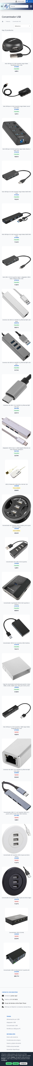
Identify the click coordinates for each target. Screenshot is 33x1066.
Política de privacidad (13, 1046)
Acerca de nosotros (12, 1037)
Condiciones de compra (13, 1040)
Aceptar (9, 1063)
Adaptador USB (11, 1022)
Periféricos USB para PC (13, 1029)
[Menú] (2, 6)
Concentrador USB (17, 21)
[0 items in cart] (31, 6)
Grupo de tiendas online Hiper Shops (15, 1003)
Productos (8, 21)
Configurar (23, 1063)
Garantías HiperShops (13, 1049)
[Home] (2, 21)
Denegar (16, 1063)
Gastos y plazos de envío (14, 1043)
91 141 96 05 (14, 999)
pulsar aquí (14, 996)
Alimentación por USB (13, 1019)
